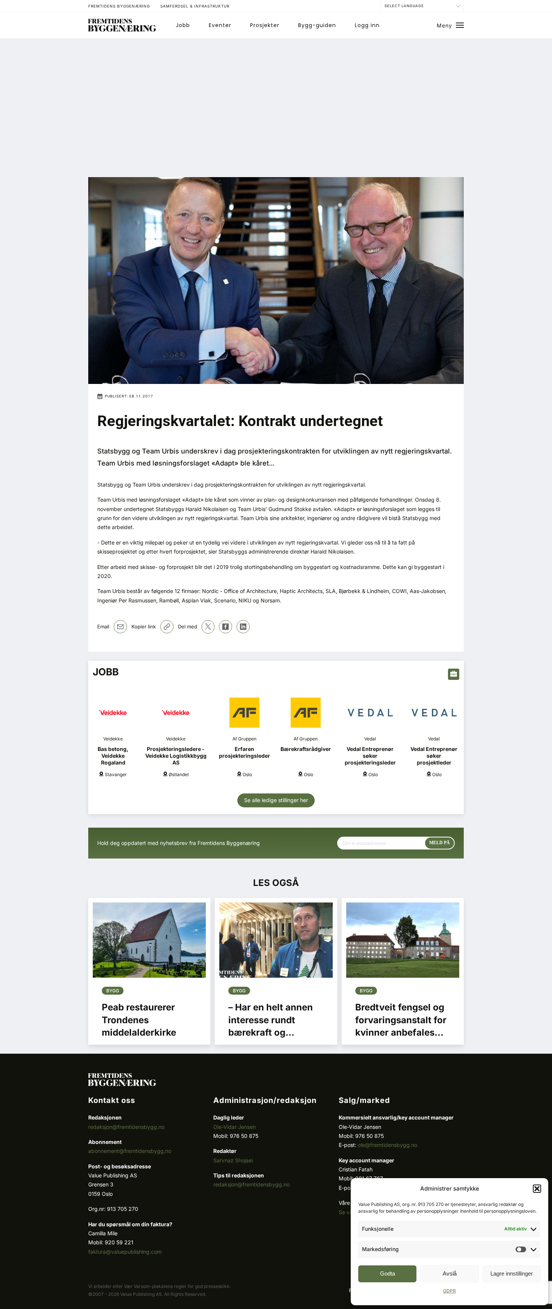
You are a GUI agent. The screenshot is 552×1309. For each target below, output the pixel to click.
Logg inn (367, 25)
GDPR (449, 1291)
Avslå (450, 1273)
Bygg (112, 991)
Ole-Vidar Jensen (234, 1127)
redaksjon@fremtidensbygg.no (126, 1127)
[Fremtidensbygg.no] (122, 29)
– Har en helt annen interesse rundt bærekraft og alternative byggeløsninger (270, 1032)
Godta (387, 1273)
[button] (537, 1188)
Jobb (183, 25)
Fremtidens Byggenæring (119, 6)
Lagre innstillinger (511, 1273)
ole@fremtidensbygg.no (387, 1145)
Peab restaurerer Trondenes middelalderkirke (139, 1020)
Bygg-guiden (317, 25)
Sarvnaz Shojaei (233, 1160)
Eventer (220, 25)
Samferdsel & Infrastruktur (194, 6)
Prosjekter (264, 25)
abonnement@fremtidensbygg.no (129, 1151)
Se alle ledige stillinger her (276, 800)
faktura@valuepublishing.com (124, 1251)
